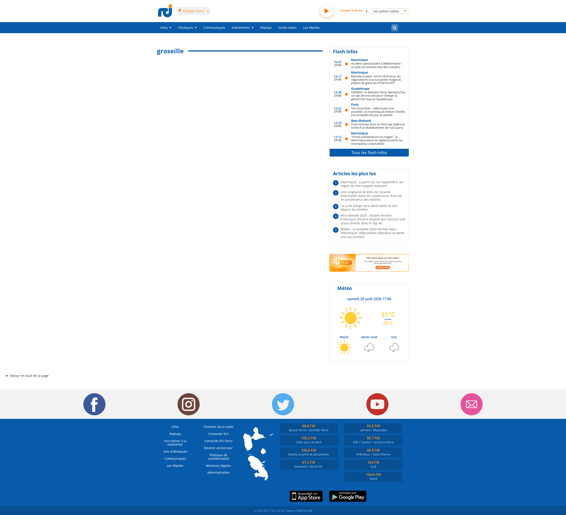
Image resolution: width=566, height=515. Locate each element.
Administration (218, 472)
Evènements (241, 27)
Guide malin (287, 27)
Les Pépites (311, 27)
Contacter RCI (218, 434)
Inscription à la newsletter (175, 442)
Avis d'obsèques (175, 451)
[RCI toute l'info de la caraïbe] (165, 11)
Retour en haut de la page (29, 376)
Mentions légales (218, 466)
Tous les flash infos (369, 152)
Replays (266, 27)
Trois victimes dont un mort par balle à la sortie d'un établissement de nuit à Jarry (378, 126)
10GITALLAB (304, 511)
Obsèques (185, 27)
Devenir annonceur (218, 448)
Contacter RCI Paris (218, 441)
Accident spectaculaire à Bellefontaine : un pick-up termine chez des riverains (376, 65)
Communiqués (214, 27)
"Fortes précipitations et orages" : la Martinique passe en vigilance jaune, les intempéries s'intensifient (377, 140)
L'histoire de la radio (218, 427)
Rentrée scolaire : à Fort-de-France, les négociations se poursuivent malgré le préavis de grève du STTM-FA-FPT (376, 79)
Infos (164, 27)
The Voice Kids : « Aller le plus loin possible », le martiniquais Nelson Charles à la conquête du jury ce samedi (378, 111)
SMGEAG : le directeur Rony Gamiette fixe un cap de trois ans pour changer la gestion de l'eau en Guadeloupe (378, 95)
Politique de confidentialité (218, 457)
